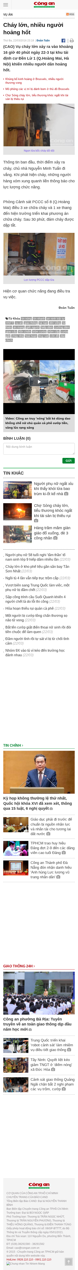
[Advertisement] (39, 702)
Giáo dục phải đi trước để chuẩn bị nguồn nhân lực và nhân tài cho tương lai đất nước (51, 826)
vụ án (18, 323)
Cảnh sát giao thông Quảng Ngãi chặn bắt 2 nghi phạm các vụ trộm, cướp (53, 1084)
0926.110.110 (25, 1259)
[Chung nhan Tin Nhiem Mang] (25, 1263)
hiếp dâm (47, 327)
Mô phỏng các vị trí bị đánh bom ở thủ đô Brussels (37, 89)
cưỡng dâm (62, 327)
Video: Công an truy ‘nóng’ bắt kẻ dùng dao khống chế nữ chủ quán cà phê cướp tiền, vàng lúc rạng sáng (37, 423)
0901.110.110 (43, 1259)
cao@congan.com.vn (27, 1247)
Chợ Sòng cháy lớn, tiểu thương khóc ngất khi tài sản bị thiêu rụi (53, 510)
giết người (32, 327)
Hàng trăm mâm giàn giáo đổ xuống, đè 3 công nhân (52, 533)
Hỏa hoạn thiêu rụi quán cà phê (29, 608)
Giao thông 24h (18, 966)
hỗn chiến (25, 331)
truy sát (43, 336)
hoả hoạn (31, 336)
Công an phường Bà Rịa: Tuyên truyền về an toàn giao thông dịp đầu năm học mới (37, 1024)
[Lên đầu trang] (69, 1262)
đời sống (55, 323)
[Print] (72, 40)
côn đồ (54, 336)
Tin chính (12, 745)
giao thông (30, 323)
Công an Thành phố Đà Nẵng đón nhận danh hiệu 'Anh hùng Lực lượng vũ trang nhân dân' (51, 870)
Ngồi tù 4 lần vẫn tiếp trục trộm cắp (31, 578)
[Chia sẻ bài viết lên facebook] (63, 40)
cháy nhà (17, 336)
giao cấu (11, 331)
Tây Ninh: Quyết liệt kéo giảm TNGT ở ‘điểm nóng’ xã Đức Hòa (51, 1064)
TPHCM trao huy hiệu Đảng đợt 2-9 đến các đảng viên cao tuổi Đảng (53, 848)
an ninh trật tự (56, 318)
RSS (71, 14)
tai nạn (43, 323)
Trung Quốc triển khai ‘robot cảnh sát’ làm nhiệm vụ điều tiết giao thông (52, 1045)
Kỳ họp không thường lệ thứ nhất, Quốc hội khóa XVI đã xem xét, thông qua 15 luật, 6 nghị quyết (37, 803)
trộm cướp (39, 331)
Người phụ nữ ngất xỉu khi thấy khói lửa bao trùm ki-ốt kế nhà (53, 489)
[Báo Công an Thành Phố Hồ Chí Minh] (44, 4)
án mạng (18, 327)
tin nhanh (39, 318)
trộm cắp (53, 331)
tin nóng (26, 318)
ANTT (9, 323)
